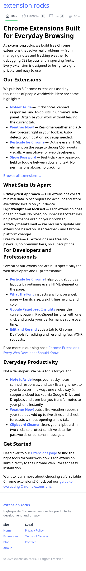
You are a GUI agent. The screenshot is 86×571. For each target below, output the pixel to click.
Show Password (23, 157)
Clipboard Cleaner (25, 424)
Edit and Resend (23, 329)
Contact (30, 542)
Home (7, 530)
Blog (6, 542)
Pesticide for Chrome (27, 142)
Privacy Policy (34, 530)
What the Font (22, 294)
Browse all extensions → (22, 175)
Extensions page (44, 453)
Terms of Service (36, 536)
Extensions (10, 536)
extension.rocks (26, 5)
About (7, 548)
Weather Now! (22, 127)
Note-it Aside (21, 107)
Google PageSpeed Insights (32, 309)
